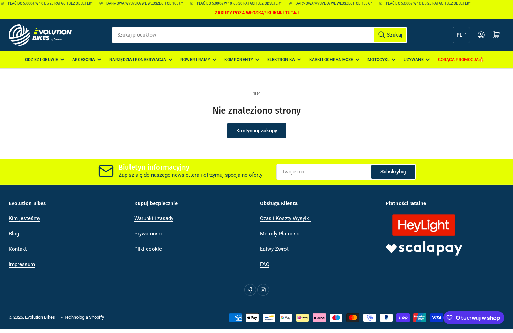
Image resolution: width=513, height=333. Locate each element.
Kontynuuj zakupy (256, 130)
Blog (14, 234)
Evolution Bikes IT (42, 317)
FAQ (264, 264)
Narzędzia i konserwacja (137, 59)
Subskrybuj (393, 172)
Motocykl (378, 59)
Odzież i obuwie (41, 59)
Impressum (22, 264)
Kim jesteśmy (24, 218)
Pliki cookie (148, 249)
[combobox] (259, 35)
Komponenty (238, 59)
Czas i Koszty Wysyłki (285, 218)
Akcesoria (83, 59)
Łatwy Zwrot (274, 249)
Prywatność (148, 234)
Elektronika (281, 59)
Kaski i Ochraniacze (331, 59)
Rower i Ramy (195, 59)
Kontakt (18, 249)
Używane (414, 59)
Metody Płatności (280, 234)
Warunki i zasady (153, 218)
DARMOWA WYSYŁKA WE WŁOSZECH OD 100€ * (141, 3)
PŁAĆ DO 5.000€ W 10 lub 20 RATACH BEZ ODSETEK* (46, 3)
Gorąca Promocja (458, 59)
